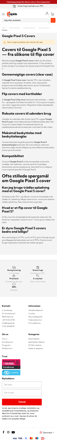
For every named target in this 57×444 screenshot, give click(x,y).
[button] (49, 432)
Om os (4, 339)
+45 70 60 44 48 (8, 320)
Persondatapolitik (35, 317)
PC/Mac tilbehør (35, 345)
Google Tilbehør (29, 28)
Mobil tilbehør (14, 28)
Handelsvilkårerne (35, 310)
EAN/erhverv (7, 348)
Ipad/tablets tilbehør (36, 342)
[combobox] (28, 20)
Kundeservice (7, 342)
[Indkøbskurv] (52, 14)
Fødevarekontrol (35, 320)
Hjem (4, 28)
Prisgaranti (6, 345)
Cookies (31, 313)
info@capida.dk (8, 323)
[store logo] (12, 14)
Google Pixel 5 (44, 28)
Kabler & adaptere (35, 348)
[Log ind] (47, 13)
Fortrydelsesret (34, 323)
